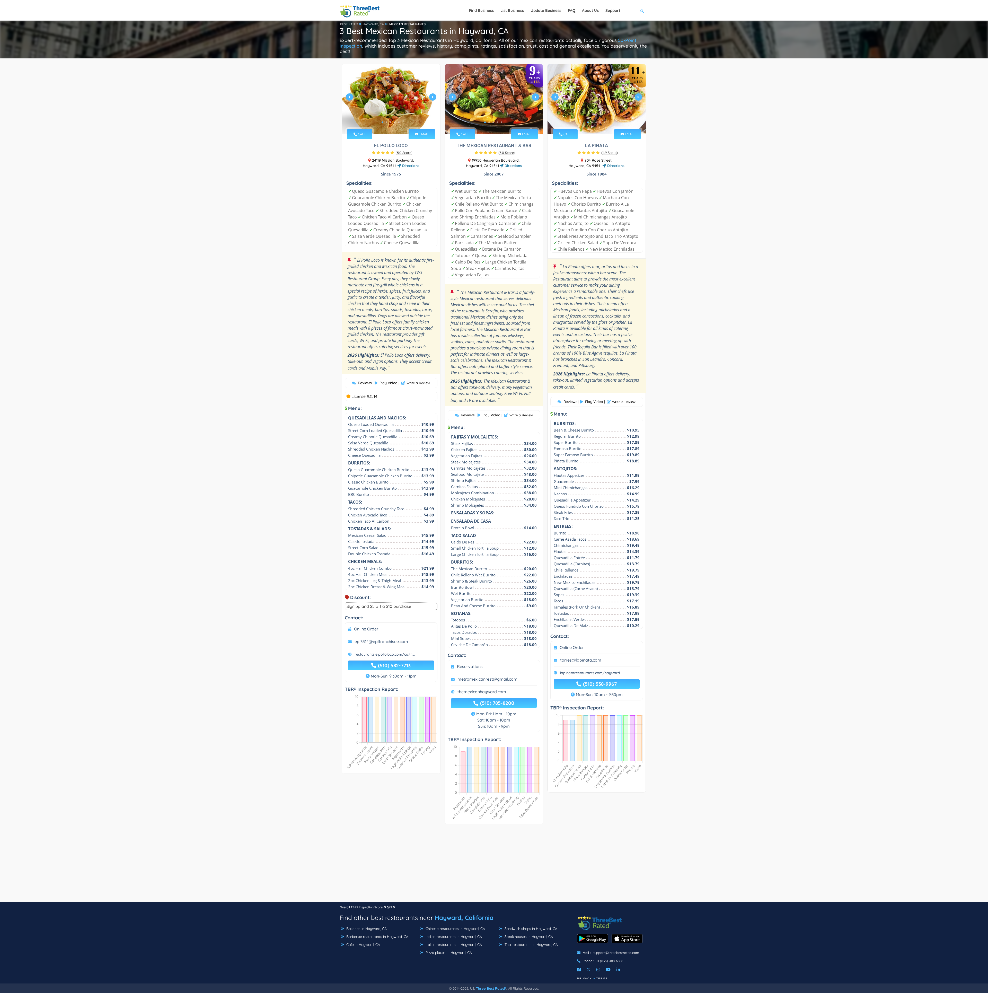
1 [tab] (382, 122)
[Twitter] (588, 969)
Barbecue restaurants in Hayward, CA (376, 936)
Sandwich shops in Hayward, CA (530, 928)
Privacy (584, 978)
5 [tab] (399, 122)
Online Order (366, 628)
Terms (602, 978)
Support (612, 10)
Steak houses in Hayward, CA (528, 936)
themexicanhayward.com (481, 691)
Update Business (546, 10)
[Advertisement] (494, 865)
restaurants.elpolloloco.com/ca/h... (385, 654)
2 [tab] (386, 122)
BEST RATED (349, 24)
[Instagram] (598, 969)
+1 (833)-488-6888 (609, 961)
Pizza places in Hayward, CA (448, 952)
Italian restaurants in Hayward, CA (453, 944)
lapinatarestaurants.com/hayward (590, 673)
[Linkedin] (618, 969)
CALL (361, 134)
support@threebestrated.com (616, 953)
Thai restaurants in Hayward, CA (531, 944)
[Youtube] (608, 969)
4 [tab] (394, 122)
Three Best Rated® (491, 988)
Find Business (481, 10)
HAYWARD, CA (373, 24)
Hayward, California (464, 917)
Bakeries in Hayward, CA (366, 928)
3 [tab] (390, 122)
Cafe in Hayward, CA (362, 944)
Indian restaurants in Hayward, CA (453, 936)
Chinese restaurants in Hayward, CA (455, 928)
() (404, 153)
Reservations (470, 666)
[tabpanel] (391, 99)
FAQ (571, 10)
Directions (410, 165)
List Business (512, 10)
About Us (590, 10)
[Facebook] (579, 969)
